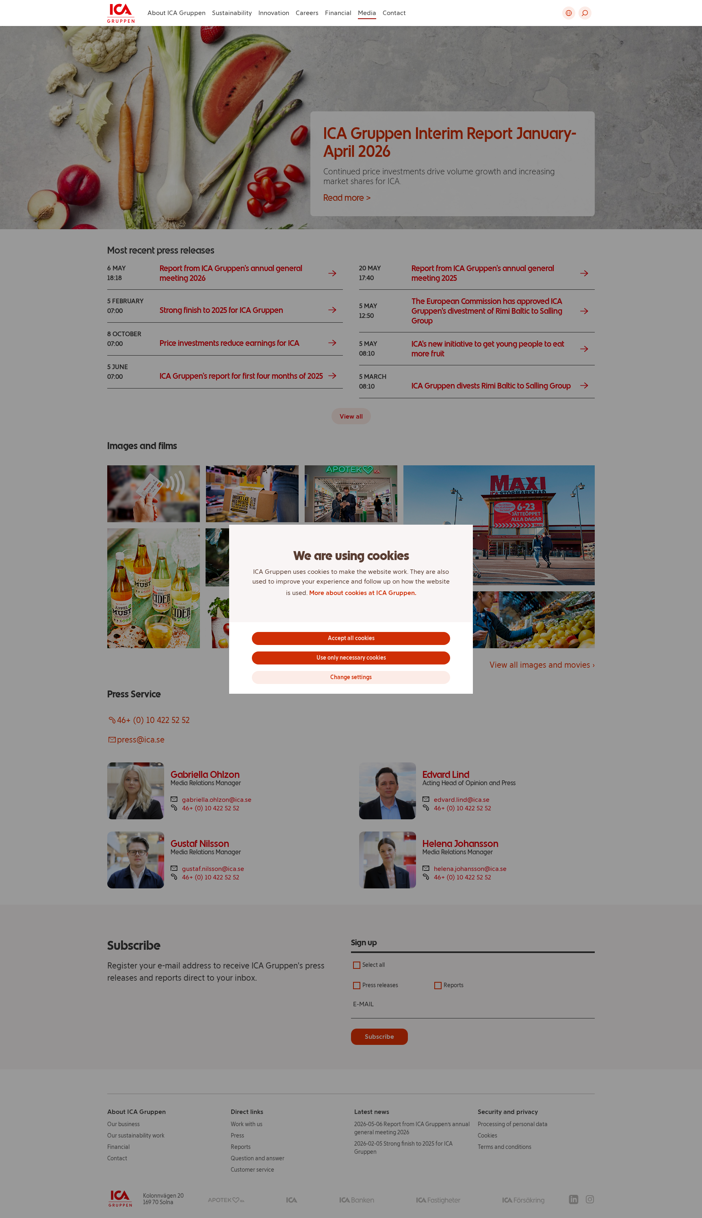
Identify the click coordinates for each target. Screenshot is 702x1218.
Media (367, 13)
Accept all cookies (351, 638)
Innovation (273, 13)
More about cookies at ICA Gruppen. (362, 593)
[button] (585, 13)
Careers (307, 13)
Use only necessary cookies (351, 657)
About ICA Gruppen (176, 13)
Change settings (351, 677)
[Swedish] (568, 13)
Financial (338, 13)
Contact (394, 13)
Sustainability (232, 13)
